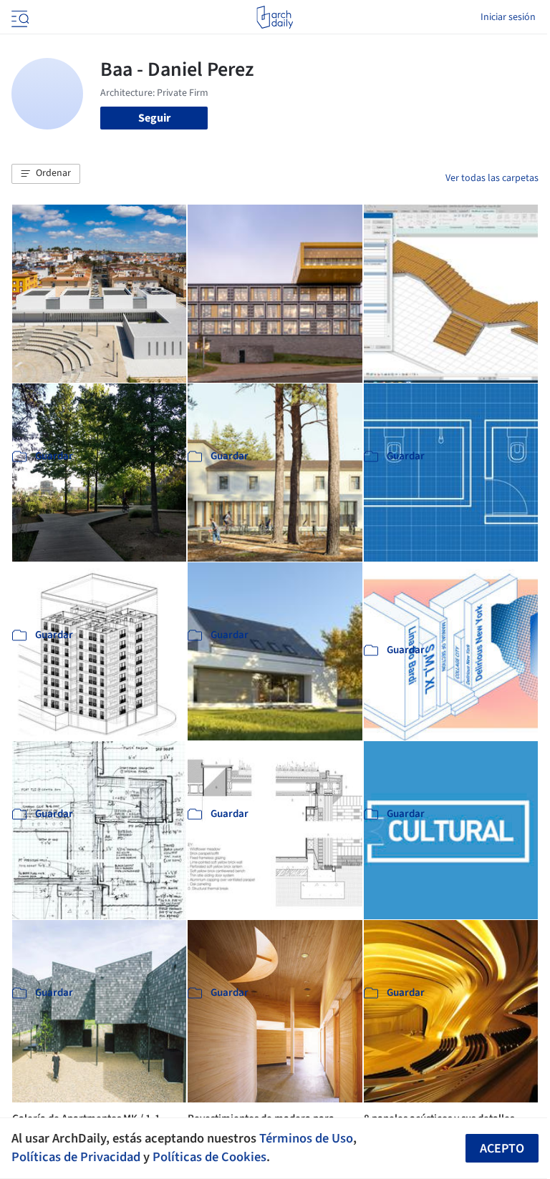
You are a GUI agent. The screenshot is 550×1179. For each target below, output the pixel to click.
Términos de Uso (306, 1138)
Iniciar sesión (508, 17)
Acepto (502, 1149)
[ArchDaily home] (274, 17)
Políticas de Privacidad (75, 1157)
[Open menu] (19, 17)
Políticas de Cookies (209, 1157)
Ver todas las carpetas (492, 178)
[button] (45, 174)
